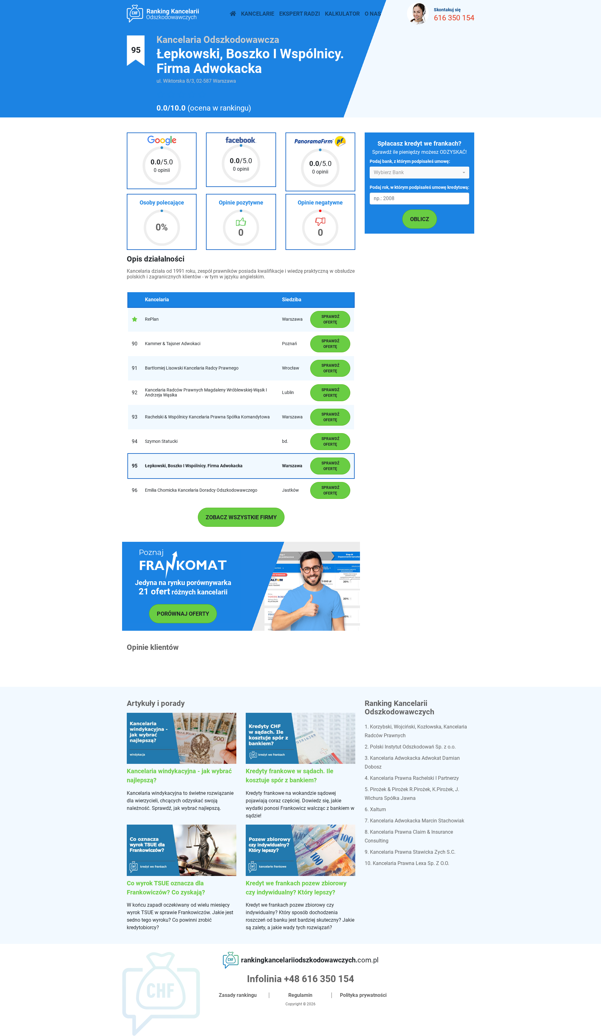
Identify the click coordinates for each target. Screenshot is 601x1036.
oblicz (419, 219)
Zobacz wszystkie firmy (241, 517)
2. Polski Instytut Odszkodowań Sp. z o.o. (410, 747)
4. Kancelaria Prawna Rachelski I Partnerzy (412, 778)
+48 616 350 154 (319, 978)
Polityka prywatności (363, 995)
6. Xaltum (375, 809)
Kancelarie (257, 13)
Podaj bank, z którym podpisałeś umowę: (410, 161)
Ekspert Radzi (299, 13)
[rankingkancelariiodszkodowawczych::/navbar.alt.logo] (233, 13)
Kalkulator (342, 13)
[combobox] (419, 173)
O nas (373, 13)
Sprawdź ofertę (330, 319)
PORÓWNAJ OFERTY (183, 613)
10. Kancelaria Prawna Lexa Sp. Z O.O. (407, 863)
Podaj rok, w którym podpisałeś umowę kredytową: (419, 187)
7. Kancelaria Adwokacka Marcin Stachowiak (414, 821)
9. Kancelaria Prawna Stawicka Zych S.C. (410, 852)
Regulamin (300, 995)
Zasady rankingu (238, 995)
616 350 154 (454, 17)
